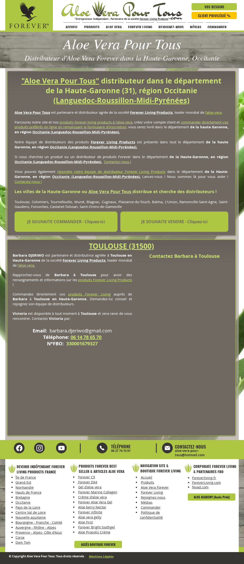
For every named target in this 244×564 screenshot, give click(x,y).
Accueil (146, 477)
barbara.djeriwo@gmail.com (81, 330)
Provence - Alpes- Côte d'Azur (38, 532)
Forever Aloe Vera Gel (95, 502)
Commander (151, 507)
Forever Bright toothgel (96, 527)
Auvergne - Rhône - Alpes (35, 527)
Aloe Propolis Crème (94, 532)
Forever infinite (90, 512)
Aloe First (85, 522)
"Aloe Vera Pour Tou (56, 81)
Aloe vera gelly (89, 517)
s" (95, 81)
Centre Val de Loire (30, 512)
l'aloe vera (213, 112)
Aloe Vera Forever (155, 487)
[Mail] (102, 448)
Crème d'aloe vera (92, 497)
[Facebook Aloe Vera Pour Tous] (19, 448)
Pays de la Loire (27, 507)
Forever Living (152, 492)
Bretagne (22, 497)
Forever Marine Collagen (97, 492)
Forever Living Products (154, 19)
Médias (146, 502)
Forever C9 (86, 477)
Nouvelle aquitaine (30, 517)
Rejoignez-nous (153, 497)
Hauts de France (28, 492)
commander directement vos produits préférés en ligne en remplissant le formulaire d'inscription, (121, 124)
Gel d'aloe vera (90, 487)
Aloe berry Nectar (92, 507)
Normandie (24, 487)
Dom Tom (22, 542)
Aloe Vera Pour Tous (110, 192)
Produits (147, 482)
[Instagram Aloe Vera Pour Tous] (61, 448)
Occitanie (41, 132)
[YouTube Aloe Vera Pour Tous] (39, 448)
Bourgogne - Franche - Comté (38, 522)
